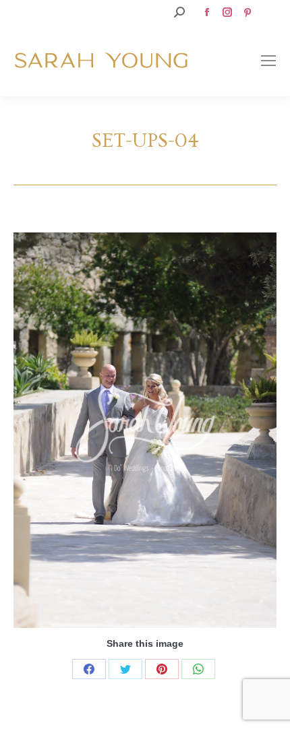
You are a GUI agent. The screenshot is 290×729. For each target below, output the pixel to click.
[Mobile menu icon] (268, 61)
